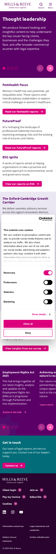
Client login (9, 490)
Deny (28, 333)
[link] (4, 512)
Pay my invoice (11, 496)
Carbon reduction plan (39, 537)
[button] (3, 68)
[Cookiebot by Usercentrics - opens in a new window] (39, 219)
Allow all (28, 323)
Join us (34, 490)
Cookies (7, 503)
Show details (39, 314)
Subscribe (35, 496)
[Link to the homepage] (19, 6)
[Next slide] (50, 68)
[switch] (48, 282)
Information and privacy (13, 526)
